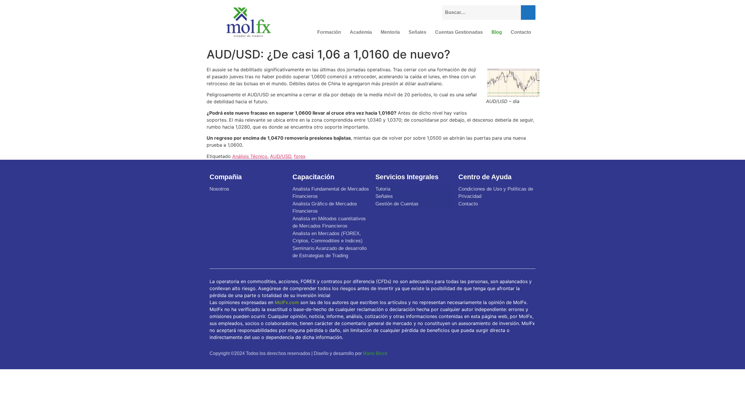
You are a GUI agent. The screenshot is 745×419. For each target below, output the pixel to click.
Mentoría (390, 32)
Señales (417, 32)
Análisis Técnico (249, 156)
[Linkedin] (529, 353)
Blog (497, 32)
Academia (361, 32)
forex (300, 156)
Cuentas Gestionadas (459, 32)
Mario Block (375, 353)
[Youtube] (515, 353)
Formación (329, 32)
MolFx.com (287, 302)
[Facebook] (488, 353)
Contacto (521, 32)
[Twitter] (502, 353)
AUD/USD (280, 156)
